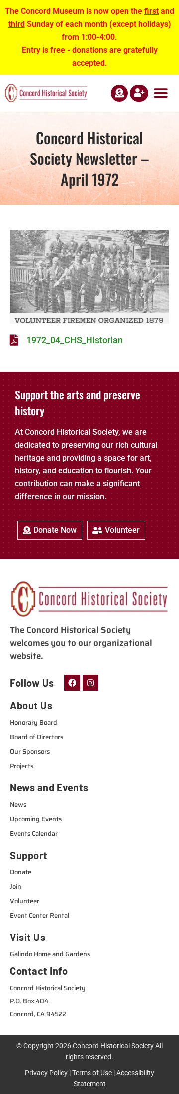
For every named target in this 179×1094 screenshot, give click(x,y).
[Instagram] (90, 683)
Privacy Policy (46, 1073)
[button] (160, 93)
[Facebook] (72, 683)
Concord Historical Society (113, 1046)
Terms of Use (92, 1073)
